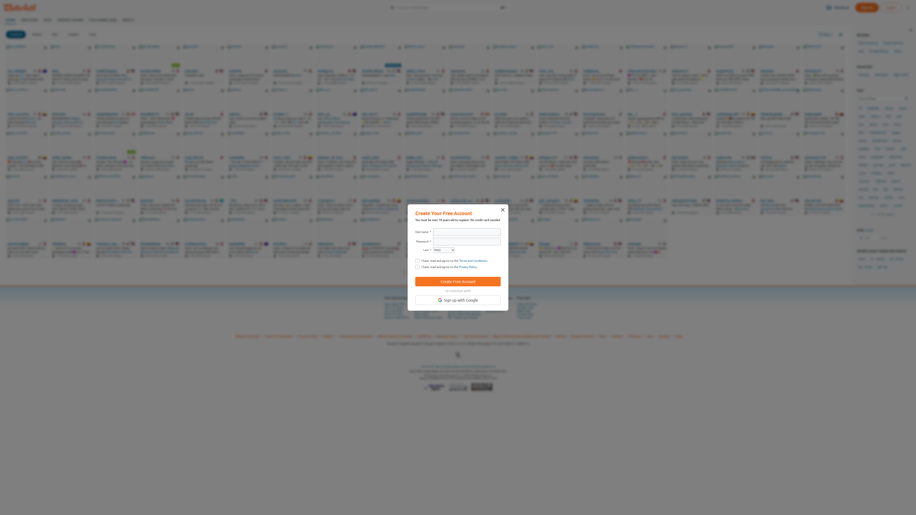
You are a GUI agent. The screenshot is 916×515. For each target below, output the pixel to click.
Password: (422, 241)
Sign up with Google (461, 300)
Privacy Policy (468, 267)
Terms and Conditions (473, 261)
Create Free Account (458, 281)
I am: (426, 250)
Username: (422, 232)
